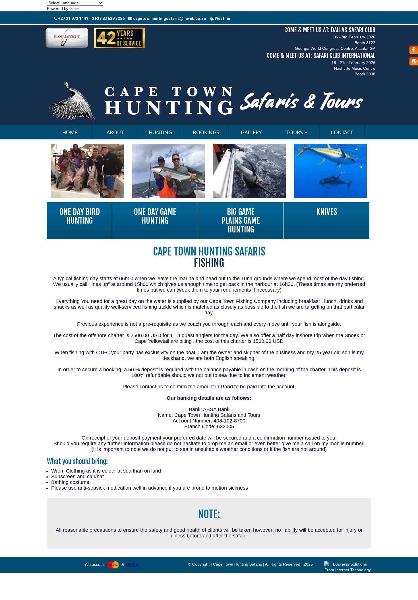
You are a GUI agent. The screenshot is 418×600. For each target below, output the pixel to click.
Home (69, 132)
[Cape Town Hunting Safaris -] (209, 100)
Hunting (160, 132)
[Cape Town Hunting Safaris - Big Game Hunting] (87, 170)
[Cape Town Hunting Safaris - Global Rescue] (66, 37)
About (115, 132)
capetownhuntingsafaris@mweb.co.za (169, 18)
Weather (222, 18)
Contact (342, 132)
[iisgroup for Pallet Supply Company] (347, 566)
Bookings (206, 132)
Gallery (251, 132)
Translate (88, 8)
